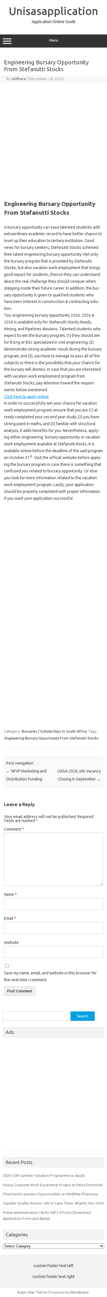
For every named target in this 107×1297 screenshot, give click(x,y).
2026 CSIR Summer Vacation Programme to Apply (43, 1175)
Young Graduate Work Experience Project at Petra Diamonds (53, 1185)
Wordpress (79, 1292)
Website (11, 942)
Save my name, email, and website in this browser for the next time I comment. (50, 976)
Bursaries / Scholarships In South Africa (54, 731)
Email (10, 918)
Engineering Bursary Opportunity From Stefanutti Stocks (52, 738)
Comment (14, 829)
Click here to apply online (26, 396)
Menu (53, 40)
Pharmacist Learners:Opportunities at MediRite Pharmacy (50, 1194)
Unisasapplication (53, 11)
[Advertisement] (53, 139)
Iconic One (25, 1292)
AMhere (19, 79)
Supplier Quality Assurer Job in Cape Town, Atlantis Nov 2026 (53, 1203)
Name (10, 894)
